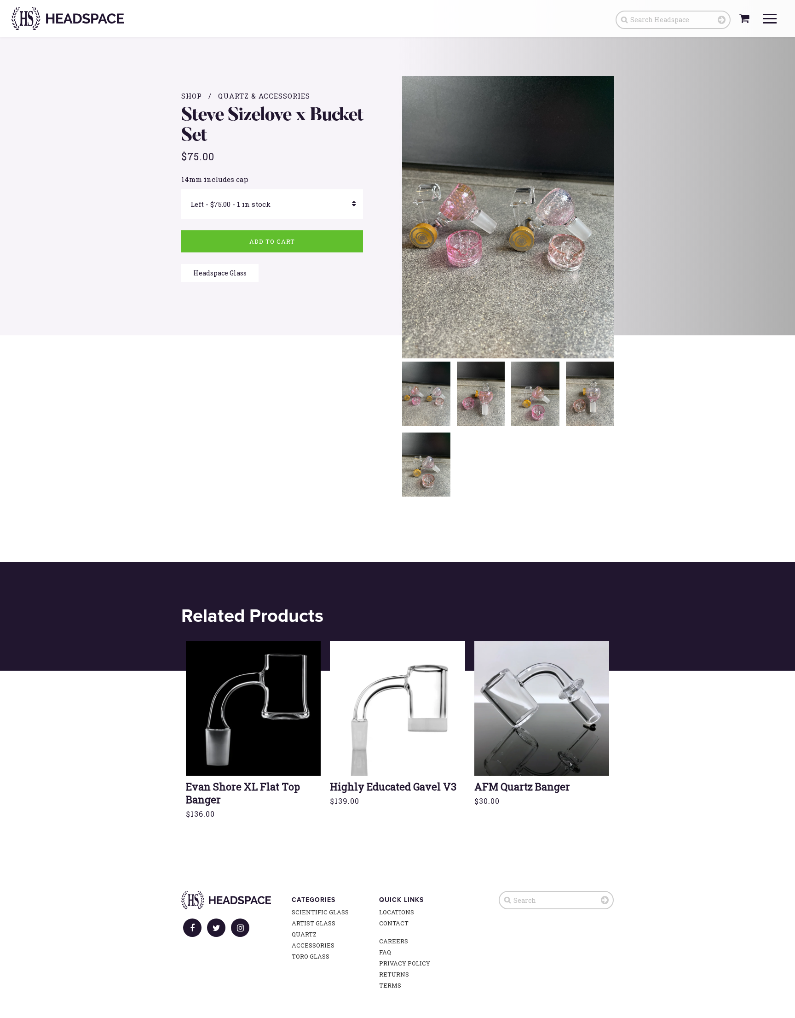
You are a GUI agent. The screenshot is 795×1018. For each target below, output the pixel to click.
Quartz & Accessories (264, 95)
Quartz (304, 934)
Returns (394, 974)
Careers (393, 941)
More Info (253, 727)
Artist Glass (313, 923)
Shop (191, 95)
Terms (390, 985)
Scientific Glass (320, 912)
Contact (394, 923)
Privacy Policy (404, 963)
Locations (396, 912)
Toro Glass (310, 956)
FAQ (385, 952)
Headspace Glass (220, 273)
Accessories (313, 945)
